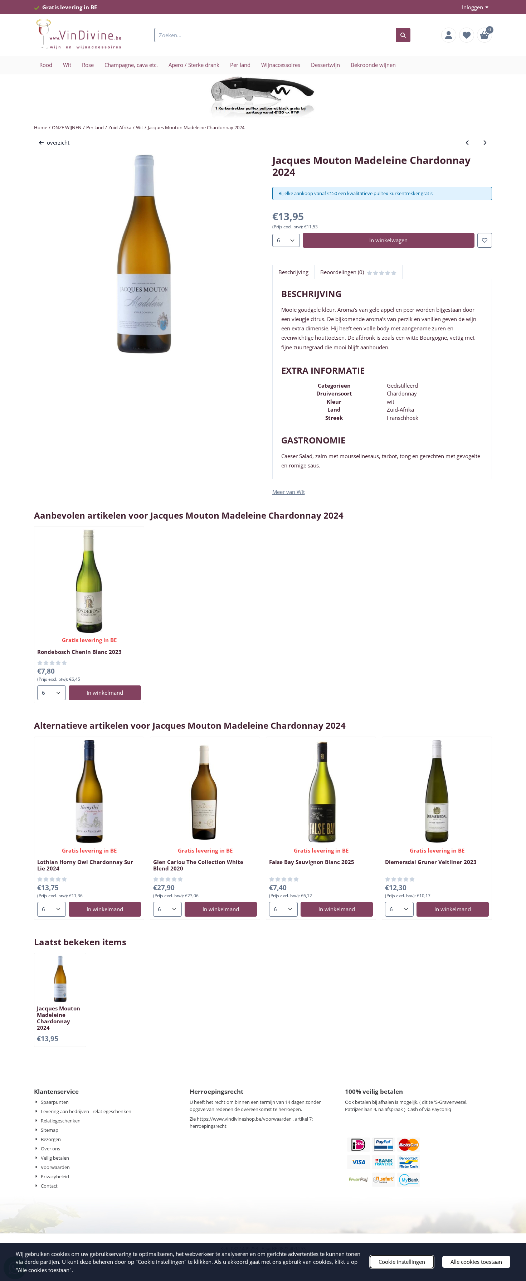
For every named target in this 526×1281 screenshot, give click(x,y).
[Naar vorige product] (467, 142)
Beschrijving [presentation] (293, 272)
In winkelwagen (388, 240)
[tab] (293, 272)
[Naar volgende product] (485, 142)
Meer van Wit (288, 491)
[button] (448, 35)
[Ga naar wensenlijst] (466, 35)
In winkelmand (105, 692)
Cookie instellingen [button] (402, 1261)
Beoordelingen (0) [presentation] (342, 272)
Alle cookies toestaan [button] (476, 1261)
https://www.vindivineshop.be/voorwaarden (244, 1119)
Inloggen (472, 7)
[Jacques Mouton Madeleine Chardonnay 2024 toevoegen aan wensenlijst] (484, 240)
